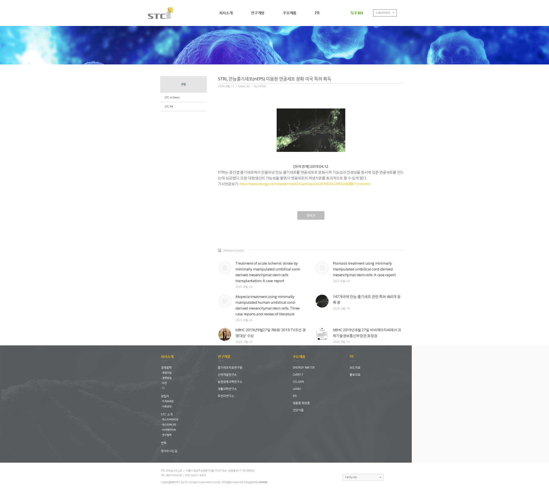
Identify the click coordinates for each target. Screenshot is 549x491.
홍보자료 (355, 374)
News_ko (244, 86)
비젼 (164, 383)
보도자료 (355, 367)
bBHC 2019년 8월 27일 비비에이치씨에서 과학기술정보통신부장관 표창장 (367, 332)
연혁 (163, 443)
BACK (311, 215)
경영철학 (166, 367)
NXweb (263, 482)
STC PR (168, 106)
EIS (295, 396)
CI (163, 388)
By (260, 86)
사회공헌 (166, 406)
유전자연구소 (226, 396)
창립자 (165, 396)
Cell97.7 (298, 374)
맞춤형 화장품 (301, 403)
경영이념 (166, 372)
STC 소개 (166, 414)
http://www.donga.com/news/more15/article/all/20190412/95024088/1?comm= (305, 183)
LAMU (297, 389)
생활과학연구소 (227, 389)
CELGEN (298, 382)
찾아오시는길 (169, 451)
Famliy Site (351, 477)
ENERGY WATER (304, 367)
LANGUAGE (383, 12)
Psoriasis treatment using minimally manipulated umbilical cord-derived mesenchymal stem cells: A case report (364, 269)
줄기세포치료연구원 (230, 367)
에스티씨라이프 (170, 419)
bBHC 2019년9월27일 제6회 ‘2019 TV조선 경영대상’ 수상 (270, 332)
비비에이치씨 (169, 430)
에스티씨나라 (169, 424)
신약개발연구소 (227, 374)
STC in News (172, 97)
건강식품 (298, 410)
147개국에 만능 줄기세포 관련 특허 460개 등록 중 (367, 299)
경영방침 (166, 378)
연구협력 (166, 435)
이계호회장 (168, 401)
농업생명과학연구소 (230, 382)
